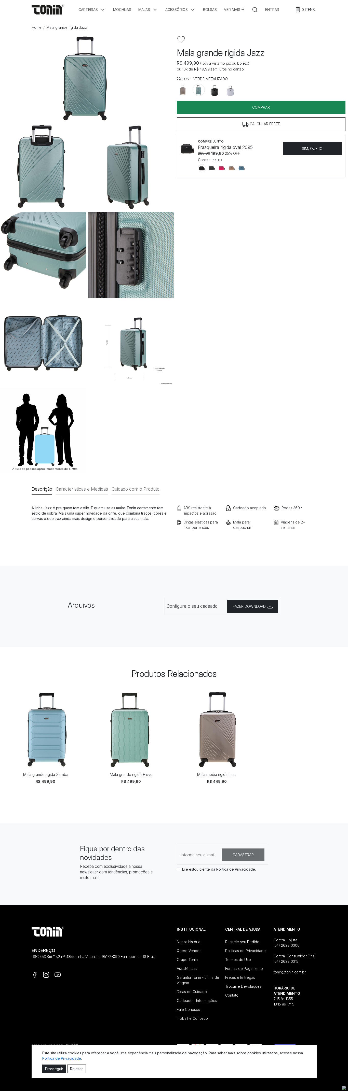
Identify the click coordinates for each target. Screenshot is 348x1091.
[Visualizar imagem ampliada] (87, 78)
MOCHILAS (122, 9)
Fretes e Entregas (240, 977)
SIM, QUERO (312, 148)
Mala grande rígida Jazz (66, 27)
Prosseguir (54, 1069)
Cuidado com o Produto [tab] (135, 489)
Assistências (187, 968)
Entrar (272, 9)
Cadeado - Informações (197, 1000)
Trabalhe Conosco (192, 1018)
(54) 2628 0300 (287, 945)
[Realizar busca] (255, 10)
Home (37, 27)
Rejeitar (76, 1069)
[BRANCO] (230, 90)
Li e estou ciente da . (219, 869)
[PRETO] (214, 90)
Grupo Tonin (187, 959)
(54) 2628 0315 (286, 961)
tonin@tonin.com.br (290, 972)
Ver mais (232, 9)
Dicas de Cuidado (192, 991)
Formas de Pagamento (244, 968)
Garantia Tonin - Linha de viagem (198, 980)
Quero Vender (189, 950)
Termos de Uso (238, 959)
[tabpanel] (174, 524)
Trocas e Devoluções (243, 986)
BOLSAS (210, 9)
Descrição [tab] (42, 489)
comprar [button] (261, 107)
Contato (231, 995)
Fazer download (249, 606)
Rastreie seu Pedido (242, 942)
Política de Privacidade (235, 869)
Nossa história (188, 942)
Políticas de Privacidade (245, 950)
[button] (92, 10)
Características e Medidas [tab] (82, 489)
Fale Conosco (188, 1009)
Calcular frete (264, 124)
